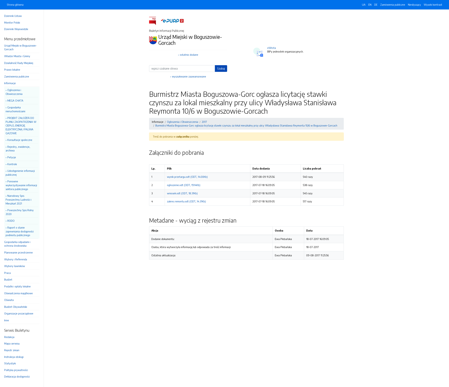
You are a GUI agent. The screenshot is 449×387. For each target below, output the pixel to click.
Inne (6, 320)
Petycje (11, 157)
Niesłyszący (414, 4)
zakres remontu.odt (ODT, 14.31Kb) (186, 201)
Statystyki (10, 363)
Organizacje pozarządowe (18, 313)
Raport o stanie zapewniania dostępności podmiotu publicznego (20, 231)
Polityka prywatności (16, 370)
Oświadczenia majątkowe (18, 293)
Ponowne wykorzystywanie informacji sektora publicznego (21, 185)
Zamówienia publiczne (16, 76)
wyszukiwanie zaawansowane (189, 76)
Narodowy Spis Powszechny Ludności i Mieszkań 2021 (18, 199)
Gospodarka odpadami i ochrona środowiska (17, 243)
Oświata (9, 299)
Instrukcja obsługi (14, 356)
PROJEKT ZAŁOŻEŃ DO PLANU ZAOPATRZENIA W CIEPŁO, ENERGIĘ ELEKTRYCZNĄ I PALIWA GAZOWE (21, 125)
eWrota (271, 47)
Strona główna (15, 4)
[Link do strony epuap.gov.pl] (172, 20)
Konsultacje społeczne (19, 139)
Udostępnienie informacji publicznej (20, 172)
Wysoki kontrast (433, 4)
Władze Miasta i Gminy (17, 56)
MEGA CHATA (15, 100)
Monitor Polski (12, 22)
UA (364, 4)
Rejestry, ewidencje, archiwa (18, 148)
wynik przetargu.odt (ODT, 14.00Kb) (187, 176)
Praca (7, 272)
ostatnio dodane (189, 54)
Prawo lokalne (12, 69)
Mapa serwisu (12, 343)
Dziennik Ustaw (13, 15)
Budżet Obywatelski (15, 306)
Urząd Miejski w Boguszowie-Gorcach (20, 47)
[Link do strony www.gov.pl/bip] (154, 20)
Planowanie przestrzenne (18, 252)
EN (369, 4)
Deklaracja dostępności (17, 376)
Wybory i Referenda (15, 259)
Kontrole (12, 164)
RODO (11, 220)
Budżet (8, 279)
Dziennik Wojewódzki (16, 29)
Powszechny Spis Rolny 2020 (20, 212)
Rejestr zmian (11, 350)
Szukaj (221, 68)
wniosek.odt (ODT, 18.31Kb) (182, 193)
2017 (204, 121)
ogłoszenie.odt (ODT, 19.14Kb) (183, 185)
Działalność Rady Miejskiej (18, 62)
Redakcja (9, 337)
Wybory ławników (14, 266)
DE (375, 4)
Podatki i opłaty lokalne (17, 286)
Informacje (10, 83)
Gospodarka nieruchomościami (15, 109)
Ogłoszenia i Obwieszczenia (14, 91)
